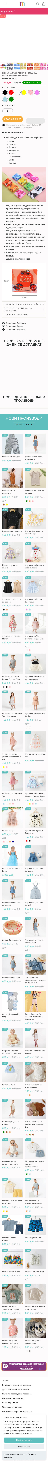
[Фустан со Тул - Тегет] (13, 842)
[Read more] (24, 1366)
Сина (5, 99)
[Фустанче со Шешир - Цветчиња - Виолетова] (27, 610)
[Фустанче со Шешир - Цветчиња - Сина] (30, 610)
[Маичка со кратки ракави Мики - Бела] (27, 1351)
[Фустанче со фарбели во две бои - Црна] (4, 610)
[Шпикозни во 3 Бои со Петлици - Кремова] (30, 501)
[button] (35, 119)
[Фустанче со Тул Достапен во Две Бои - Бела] (27, 650)
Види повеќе (24, 425)
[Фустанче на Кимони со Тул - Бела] (7, 804)
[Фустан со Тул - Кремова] (10, 842)
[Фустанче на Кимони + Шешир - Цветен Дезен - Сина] (36, 804)
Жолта (24, 92)
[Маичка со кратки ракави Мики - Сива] (30, 1351)
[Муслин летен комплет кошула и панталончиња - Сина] (30, 1174)
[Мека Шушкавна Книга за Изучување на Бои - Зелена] (10, 384)
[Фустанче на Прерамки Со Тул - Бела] (27, 727)
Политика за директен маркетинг (17, 1412)
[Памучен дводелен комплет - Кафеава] (7, 1132)
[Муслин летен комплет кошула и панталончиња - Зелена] (27, 1174)
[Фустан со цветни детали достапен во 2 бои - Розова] (7, 767)
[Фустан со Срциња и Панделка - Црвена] (27, 841)
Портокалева (17, 92)
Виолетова (37, 92)
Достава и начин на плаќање (23, 304)
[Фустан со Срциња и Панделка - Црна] (30, 841)
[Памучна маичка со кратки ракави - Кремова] (30, 1095)
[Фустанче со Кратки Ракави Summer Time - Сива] (4, 687)
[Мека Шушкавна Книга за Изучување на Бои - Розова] (16, 381)
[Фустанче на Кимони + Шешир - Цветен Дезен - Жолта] (30, 804)
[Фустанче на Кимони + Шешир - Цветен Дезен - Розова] (33, 804)
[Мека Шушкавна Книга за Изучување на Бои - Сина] (7, 384)
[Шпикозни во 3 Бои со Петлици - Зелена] (27, 501)
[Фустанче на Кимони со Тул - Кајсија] (10, 804)
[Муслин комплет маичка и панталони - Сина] (30, 1211)
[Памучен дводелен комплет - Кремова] (10, 1132)
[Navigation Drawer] (5, 4)
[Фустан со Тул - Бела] (7, 842)
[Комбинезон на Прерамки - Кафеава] (4, 505)
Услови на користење (12, 1407)
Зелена (11, 99)
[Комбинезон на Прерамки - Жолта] (7, 505)
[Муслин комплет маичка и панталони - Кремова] (27, 1211)
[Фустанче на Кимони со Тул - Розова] (13, 804)
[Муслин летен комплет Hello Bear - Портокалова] (7, 1211)
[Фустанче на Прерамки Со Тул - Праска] (30, 727)
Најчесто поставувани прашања (16, 1394)
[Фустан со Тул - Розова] (4, 842)
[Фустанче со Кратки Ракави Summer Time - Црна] (7, 687)
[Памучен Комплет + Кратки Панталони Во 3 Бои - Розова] (27, 1135)
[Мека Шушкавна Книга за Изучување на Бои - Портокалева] (10, 381)
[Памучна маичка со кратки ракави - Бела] (27, 1095)
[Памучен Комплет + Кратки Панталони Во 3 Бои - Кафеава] (33, 1135)
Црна (5, 92)
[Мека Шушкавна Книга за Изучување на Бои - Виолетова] (4, 384)
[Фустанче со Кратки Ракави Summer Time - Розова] (10, 687)
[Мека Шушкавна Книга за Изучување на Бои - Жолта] (13, 381)
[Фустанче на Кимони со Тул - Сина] (4, 804)
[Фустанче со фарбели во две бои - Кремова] (7, 610)
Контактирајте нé (10, 1403)
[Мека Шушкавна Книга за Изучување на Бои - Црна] (4, 381)
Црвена (11, 92)
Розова (30, 92)
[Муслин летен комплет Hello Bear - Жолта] (4, 1211)
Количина (8, 105)
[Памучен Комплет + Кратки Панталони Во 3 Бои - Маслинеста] (30, 1135)
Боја (8, 88)
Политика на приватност (15, 1454)
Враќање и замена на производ (18, 309)
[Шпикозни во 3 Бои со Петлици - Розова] (33, 501)
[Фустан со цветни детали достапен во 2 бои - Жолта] (4, 767)
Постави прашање (16, 314)
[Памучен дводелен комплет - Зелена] (4, 1132)
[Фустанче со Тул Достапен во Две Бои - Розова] (30, 650)
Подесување (24, 1446)
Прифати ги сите (24, 1440)
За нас (5, 1381)
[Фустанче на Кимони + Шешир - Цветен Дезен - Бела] (27, 804)
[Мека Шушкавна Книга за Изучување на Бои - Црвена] (7, 381)
